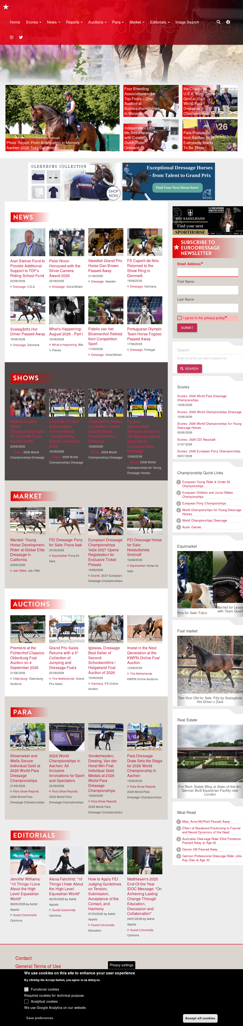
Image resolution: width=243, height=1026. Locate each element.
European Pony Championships (204, 503)
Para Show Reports (26, 791)
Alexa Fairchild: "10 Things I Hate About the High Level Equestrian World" (66, 886)
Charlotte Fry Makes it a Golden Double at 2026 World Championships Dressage (105, 431)
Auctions (96, 22)
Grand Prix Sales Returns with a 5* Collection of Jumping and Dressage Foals (63, 657)
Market (136, 22)
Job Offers (20, 570)
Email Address (189, 263)
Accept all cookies (200, 1018)
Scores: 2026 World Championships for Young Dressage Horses (209, 425)
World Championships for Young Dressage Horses (211, 512)
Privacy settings (122, 964)
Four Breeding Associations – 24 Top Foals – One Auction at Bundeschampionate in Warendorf (141, 101)
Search (191, 368)
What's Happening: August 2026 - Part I (66, 331)
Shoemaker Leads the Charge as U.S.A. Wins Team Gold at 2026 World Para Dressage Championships (199, 98)
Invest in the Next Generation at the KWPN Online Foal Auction (143, 655)
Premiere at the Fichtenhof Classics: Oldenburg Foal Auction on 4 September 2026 (27, 657)
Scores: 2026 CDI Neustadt (196, 439)
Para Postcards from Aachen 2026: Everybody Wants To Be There (199, 140)
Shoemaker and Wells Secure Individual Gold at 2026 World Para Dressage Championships (25, 768)
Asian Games (191, 527)
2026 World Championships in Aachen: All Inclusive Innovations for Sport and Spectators (66, 768)
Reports (73, 22)
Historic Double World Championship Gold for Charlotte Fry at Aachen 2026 (27, 431)
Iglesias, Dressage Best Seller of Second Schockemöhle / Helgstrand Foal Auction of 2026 (104, 660)
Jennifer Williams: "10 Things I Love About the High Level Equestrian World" (25, 888)
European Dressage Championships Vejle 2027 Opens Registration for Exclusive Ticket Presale (105, 552)
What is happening (64, 344)
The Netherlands (63, 678)
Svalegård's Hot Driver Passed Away (27, 331)
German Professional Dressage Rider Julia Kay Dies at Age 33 (212, 861)
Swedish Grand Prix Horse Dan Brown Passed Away (105, 265)
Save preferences (39, 1018)
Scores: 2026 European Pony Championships (209, 451)
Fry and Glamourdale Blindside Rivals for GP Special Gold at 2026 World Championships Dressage (143, 436)
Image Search (187, 22)
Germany (97, 683)
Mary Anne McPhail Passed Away (206, 825)
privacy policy (214, 317)
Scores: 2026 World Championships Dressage (209, 412)
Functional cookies (45, 989)
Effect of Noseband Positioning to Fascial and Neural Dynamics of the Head (211, 834)
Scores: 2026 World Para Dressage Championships (201, 398)
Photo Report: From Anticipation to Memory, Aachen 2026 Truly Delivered (43, 145)
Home (15, 22)
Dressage (19, 286)
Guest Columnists (25, 915)
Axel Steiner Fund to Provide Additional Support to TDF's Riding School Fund (27, 268)
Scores (32, 22)
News (52, 22)
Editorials (158, 22)
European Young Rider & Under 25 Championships (206, 483)
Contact (23, 958)
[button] (182, 586)
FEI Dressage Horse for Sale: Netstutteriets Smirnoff (144, 547)
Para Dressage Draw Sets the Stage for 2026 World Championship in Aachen (144, 765)
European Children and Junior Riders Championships (207, 494)
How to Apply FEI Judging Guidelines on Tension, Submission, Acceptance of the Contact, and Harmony (105, 893)
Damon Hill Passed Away (200, 853)
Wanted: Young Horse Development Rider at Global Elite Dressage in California (27, 549)
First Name (185, 281)
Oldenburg (20, 678)
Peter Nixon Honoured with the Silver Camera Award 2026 (64, 268)
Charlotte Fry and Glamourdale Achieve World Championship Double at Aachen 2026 (64, 434)
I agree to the (204, 317)
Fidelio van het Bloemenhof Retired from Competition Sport (105, 336)
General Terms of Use (38, 966)
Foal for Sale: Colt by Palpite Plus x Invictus (211, 697)
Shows (26, 378)
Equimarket (59, 555)
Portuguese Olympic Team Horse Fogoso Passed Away (144, 334)
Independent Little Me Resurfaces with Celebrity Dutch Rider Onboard (139, 137)
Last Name (185, 299)
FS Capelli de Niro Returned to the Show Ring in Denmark (143, 268)
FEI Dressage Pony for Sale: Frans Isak (66, 542)
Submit (187, 327)
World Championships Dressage (204, 520)
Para (117, 22)
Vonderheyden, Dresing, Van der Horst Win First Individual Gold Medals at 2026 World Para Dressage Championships (102, 773)
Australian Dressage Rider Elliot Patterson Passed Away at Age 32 (211, 844)
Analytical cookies (44, 1001)
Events (95, 575)
